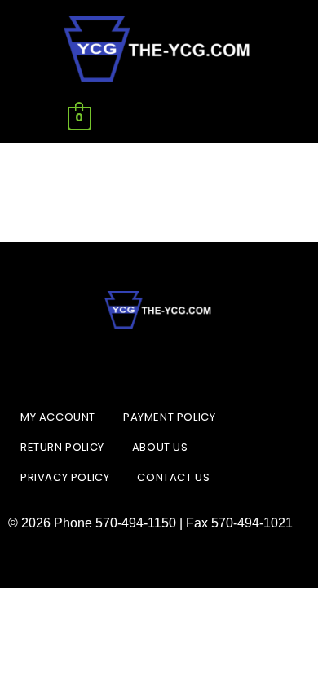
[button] (238, 119)
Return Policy (62, 447)
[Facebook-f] (118, 365)
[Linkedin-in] (159, 365)
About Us (160, 447)
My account (57, 417)
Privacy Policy (64, 477)
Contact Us (173, 477)
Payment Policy (169, 417)
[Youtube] (199, 365)
